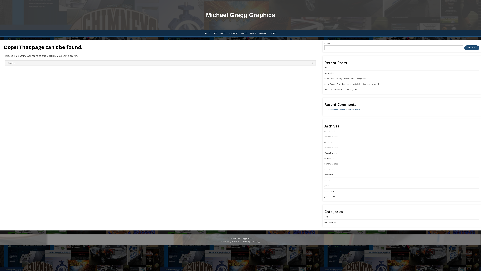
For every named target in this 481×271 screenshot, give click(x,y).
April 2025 (328, 142)
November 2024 (331, 147)
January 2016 (329, 191)
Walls (244, 33)
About (253, 33)
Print (207, 33)
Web (215, 33)
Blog (326, 216)
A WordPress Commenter (336, 110)
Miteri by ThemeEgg (251, 241)
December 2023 (330, 153)
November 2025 (331, 136)
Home (273, 33)
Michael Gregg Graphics (240, 15)
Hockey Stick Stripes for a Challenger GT (340, 89)
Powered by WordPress (230, 241)
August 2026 (329, 131)
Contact (263, 33)
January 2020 (329, 185)
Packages (233, 33)
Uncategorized (330, 222)
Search (327, 44)
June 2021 (328, 180)
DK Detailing (329, 73)
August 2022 (329, 169)
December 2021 (330, 175)
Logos (223, 33)
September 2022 (331, 164)
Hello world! (329, 67)
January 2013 (329, 196)
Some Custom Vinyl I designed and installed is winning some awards (352, 84)
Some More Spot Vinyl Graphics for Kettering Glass (345, 78)
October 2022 (330, 158)
